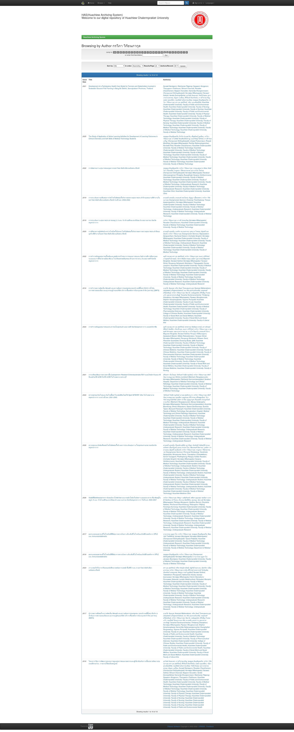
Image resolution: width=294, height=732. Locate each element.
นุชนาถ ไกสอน (194, 231)
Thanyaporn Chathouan (172, 88)
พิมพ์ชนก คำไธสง (171, 500)
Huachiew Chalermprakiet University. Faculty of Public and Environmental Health (186, 104)
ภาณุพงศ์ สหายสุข (169, 258)
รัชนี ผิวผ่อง (203, 95)
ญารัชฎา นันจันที (192, 445)
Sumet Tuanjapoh (169, 456)
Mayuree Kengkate (170, 333)
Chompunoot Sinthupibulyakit (173, 93)
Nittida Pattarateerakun (186, 336)
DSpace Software (173, 726)
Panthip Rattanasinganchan (199, 143)
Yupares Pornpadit (189, 299)
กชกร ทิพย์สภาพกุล (183, 258)
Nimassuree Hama (179, 454)
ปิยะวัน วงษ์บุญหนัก (192, 292)
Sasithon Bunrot (195, 502)
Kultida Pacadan (200, 456)
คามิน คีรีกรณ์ (188, 570)
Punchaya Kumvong (170, 507)
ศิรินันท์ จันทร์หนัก (191, 97)
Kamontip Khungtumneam (198, 91)
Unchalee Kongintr (195, 236)
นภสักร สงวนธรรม (182, 231)
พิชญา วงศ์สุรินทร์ (183, 497)
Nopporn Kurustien (181, 91)
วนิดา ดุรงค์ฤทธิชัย (194, 102)
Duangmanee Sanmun (177, 200)
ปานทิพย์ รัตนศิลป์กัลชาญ (181, 138)
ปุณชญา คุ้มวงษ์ (197, 500)
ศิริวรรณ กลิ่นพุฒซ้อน (197, 397)
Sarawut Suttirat (176, 261)
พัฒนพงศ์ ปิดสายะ (196, 447)
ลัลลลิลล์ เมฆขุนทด (170, 572)
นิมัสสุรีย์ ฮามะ (204, 445)
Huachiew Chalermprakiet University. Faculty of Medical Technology (185, 131)
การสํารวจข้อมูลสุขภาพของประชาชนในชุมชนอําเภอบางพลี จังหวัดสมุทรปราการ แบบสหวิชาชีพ (123, 327)
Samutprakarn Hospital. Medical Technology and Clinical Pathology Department (186, 412)
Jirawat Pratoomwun (197, 141)
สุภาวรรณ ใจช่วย (197, 170)
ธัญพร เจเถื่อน (179, 97)
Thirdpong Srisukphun (199, 622)
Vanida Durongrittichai (177, 95)
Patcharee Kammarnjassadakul (192, 379)
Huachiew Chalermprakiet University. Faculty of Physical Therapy (184, 692)
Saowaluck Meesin (170, 336)
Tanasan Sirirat (200, 336)
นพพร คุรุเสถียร (168, 100)
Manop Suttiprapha (198, 402)
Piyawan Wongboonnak (198, 297)
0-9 (115, 52)
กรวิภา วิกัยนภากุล (185, 168)
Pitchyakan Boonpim (203, 579)
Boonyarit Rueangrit (176, 409)
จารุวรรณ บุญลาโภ (170, 534)
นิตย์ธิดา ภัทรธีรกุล (175, 329)
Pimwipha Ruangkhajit (184, 175)
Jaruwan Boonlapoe (182, 536)
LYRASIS (201, 726)
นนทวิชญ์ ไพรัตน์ (197, 138)
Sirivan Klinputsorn (179, 406)
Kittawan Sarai (202, 338)
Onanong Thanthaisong (195, 200)
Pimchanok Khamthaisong (179, 504)
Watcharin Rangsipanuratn (198, 377)
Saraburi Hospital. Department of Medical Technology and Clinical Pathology (187, 381)
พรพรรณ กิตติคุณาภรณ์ (193, 327)
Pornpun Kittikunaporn (198, 333)
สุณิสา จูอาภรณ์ (196, 258)
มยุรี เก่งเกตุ (167, 256)
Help (109, 3)
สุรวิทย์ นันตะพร (192, 95)
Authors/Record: (166, 66)
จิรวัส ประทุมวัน (184, 136)
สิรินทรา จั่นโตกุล (169, 374)
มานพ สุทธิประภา (186, 395)
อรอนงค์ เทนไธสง (181, 197)
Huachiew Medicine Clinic (181, 493)
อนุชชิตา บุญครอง (181, 397)
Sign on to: (198, 3)
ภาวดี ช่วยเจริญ (204, 97)
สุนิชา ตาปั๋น (181, 399)
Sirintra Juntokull (181, 377)
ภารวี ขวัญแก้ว (193, 331)
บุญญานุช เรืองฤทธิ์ (194, 399)
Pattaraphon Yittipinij (197, 504)
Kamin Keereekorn (197, 577)
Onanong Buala (185, 340)
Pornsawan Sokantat (170, 579)
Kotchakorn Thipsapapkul (194, 263)
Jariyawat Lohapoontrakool (173, 290)
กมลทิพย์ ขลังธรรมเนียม (183, 100)
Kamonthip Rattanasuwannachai (187, 627)
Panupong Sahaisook (176, 263)
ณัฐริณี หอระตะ (195, 568)
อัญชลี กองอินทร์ (175, 450)
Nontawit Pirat (168, 145)
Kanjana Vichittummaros (202, 175)
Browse (100, 3)
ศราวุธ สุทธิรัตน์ (181, 102)
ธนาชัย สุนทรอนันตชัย (192, 290)
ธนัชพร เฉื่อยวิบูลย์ (169, 447)
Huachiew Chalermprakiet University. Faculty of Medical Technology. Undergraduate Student (187, 464)
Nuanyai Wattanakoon (202, 288)
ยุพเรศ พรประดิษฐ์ (173, 295)
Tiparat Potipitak (191, 538)
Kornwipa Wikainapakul (193, 93)
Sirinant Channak (187, 88)
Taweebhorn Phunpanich (172, 574)
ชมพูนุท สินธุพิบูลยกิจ (200, 100)
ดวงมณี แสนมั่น (168, 197)
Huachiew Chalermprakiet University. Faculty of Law (183, 300)
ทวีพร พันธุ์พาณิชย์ (182, 568)
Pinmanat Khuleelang (191, 452)
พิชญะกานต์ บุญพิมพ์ (185, 572)
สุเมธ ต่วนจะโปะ (183, 447)
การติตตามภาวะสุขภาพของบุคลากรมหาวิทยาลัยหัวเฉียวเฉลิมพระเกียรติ (114, 168)
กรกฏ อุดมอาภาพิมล (200, 168)
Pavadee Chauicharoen (182, 145)
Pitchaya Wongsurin (181, 502)
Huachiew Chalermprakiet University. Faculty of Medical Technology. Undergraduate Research (187, 183)
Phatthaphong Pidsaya (185, 456)
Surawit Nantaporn (170, 86)
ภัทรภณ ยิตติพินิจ (184, 500)
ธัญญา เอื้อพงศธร (195, 197)
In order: (128, 66)
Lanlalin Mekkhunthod (187, 579)
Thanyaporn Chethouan (187, 677)
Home (91, 3)
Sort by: (110, 66)
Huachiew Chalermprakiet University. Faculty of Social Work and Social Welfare (186, 314)
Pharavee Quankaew (170, 340)
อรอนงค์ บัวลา (204, 331)
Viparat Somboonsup (194, 406)
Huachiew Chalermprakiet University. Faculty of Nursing (189, 107)
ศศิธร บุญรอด (196, 497)
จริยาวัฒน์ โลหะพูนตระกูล (184, 288)
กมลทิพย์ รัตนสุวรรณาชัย (176, 620)
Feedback (210, 726)
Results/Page (149, 66)
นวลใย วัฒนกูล (168, 288)
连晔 (193, 340)
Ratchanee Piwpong (185, 86)
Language (209, 3)
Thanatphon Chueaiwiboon (197, 454)
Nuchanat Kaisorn (180, 236)
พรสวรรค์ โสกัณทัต (201, 570)
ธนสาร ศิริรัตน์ (204, 256)
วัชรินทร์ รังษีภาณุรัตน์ (184, 374)
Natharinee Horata (189, 574)
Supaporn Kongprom (200, 86)
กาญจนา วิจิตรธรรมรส (182, 170)
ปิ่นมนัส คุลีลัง (180, 445)
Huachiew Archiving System (94, 37)
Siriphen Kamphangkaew (172, 299)
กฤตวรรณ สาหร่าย (180, 331)
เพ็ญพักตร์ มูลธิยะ (197, 136)
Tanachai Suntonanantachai (191, 295)
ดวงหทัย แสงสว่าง (192, 620)
